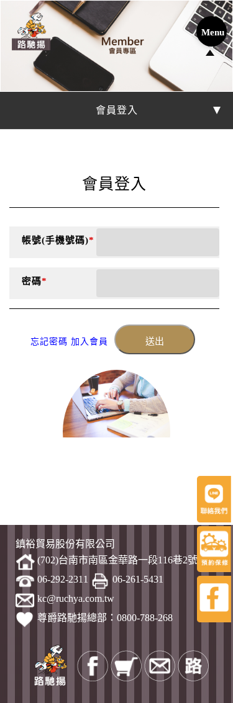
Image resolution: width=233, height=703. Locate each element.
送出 (154, 341)
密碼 (34, 281)
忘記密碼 (49, 341)
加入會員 (89, 341)
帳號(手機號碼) (58, 240)
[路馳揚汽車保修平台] (31, 31)
